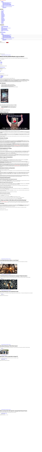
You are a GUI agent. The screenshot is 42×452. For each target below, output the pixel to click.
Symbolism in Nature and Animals (7, 4)
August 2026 (2, 10)
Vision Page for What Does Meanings (7, 6)
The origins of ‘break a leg (17, 145)
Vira (1, 262)
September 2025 (3, 16)
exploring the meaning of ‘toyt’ (4, 201)
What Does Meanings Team (4, 413)
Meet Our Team (4, 39)
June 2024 (2, 22)
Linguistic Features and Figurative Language (8, 5)
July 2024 (2, 21)
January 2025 (2, 18)
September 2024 (3, 20)
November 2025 (3, 15)
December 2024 (3, 19)
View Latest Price (2, 108)
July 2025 (2, 17)
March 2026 (2, 13)
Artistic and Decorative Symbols (7, 3)
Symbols (2, 34)
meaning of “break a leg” (17, 165)
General (2, 27)
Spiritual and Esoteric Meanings (4, 29)
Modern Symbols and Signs (4, 28)
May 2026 (2, 12)
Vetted (2, 1)
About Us (2, 38)
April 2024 (2, 23)
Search (7, 42)
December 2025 (3, 14)
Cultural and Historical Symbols (7, 2)
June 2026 (2, 11)
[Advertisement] (21, 48)
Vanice (2, 348)
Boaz (1, 278)
